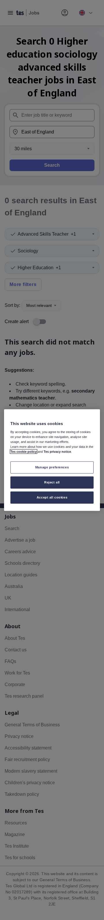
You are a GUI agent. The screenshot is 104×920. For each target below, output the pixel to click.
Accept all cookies (52, 497)
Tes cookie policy (23, 451)
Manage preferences (52, 467)
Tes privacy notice (57, 451)
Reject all (52, 482)
